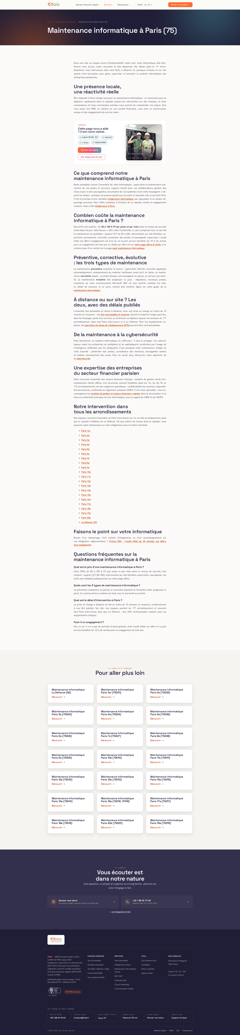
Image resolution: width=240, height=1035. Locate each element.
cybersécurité (83, 358)
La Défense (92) (89, 522)
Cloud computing (121, 984)
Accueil (50, 22)
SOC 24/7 (118, 976)
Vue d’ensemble (94, 960)
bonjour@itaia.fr (81, 1018)
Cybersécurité (120, 980)
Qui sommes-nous (149, 960)
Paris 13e (86, 485)
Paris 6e (85, 453)
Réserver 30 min (130, 1018)
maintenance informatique (87, 290)
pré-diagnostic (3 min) (121, 912)
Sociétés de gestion (96, 965)
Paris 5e (85, 449)
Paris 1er (85, 430)
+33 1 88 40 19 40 (58, 1018)
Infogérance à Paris (122, 965)
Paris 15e (86, 494)
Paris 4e (85, 444)
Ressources (123, 4)
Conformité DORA (95, 973)
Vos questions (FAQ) (96, 977)
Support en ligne (179, 1018)
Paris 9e (85, 467)
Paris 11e (86, 476)
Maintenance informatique (66, 22)
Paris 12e (86, 481)
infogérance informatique (120, 198)
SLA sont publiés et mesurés (115, 314)
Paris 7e (85, 458)
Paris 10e (86, 471)
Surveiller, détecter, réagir (98, 969)
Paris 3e (85, 440)
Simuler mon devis (89, 150)
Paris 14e (86, 490)
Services (108, 4)
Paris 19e (86, 513)
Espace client (147, 973)
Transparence (187, 1030)
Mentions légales (160, 1030)
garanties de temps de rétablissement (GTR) (107, 325)
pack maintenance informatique (128, 248)
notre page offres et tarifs (147, 244)
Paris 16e (86, 499)
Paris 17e (86, 504)
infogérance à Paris (105, 206)
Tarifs (144, 4)
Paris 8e (85, 462)
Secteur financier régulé (87, 4)
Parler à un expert (179, 5)
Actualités (146, 965)
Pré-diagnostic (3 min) (91, 157)
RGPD (171, 1030)
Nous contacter (148, 969)
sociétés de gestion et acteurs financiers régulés (115, 393)
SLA (178, 1030)
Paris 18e (86, 508)
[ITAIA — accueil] (54, 4)
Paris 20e (86, 517)
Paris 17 (102, 1018)
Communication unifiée (123, 988)
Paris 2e (85, 435)
